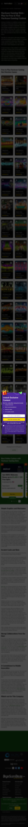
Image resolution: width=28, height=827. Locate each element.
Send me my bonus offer (14, 419)
